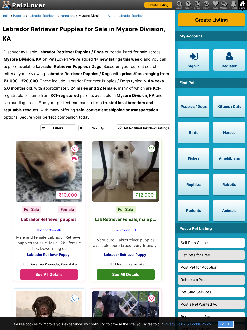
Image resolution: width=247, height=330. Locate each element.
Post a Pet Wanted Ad (199, 304)
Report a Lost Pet (195, 316)
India (5, 16)
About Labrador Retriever (127, 16)
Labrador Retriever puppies (49, 219)
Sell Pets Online (194, 242)
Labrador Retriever (43, 16)
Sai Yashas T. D (125, 230)
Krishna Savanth (49, 230)
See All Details (48, 274)
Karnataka (67, 16)
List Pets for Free (195, 255)
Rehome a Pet (193, 279)
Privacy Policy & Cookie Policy (187, 324)
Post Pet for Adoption (199, 267)
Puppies (19, 16)
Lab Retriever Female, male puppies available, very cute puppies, (127, 219)
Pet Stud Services (196, 292)
